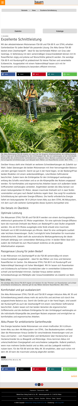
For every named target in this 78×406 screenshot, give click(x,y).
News (53, 398)
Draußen (42, 398)
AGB (47, 390)
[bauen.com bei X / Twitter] (39, 384)
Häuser (19, 398)
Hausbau (25, 398)
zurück (74, 376)
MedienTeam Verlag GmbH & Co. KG (35, 402)
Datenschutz (40, 390)
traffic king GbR (59, 402)
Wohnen (48, 398)
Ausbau (31, 398)
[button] (8, 74)
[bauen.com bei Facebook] (36, 384)
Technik (36, 398)
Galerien (18, 31)
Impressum (33, 390)
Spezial (59, 398)
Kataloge (59, 31)
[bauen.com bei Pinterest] (42, 384)
